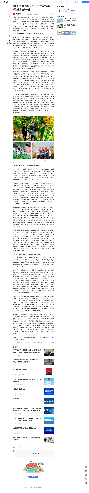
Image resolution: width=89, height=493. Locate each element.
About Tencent (19, 484)
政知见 (14, 355)
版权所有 (34, 489)
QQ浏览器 (46, 484)
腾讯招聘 (38, 484)
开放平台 (31, 484)
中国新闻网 (15, 374)
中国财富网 (15, 394)
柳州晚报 (14, 433)
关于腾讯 (14, 484)
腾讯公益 (42, 484)
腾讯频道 (50, 484)
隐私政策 (27, 484)
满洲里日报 (15, 413)
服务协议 (23, 484)
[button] (73, 11)
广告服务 (34, 484)
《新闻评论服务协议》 (29, 447)
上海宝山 (14, 423)
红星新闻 (14, 384)
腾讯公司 (31, 489)
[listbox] (33, 394)
